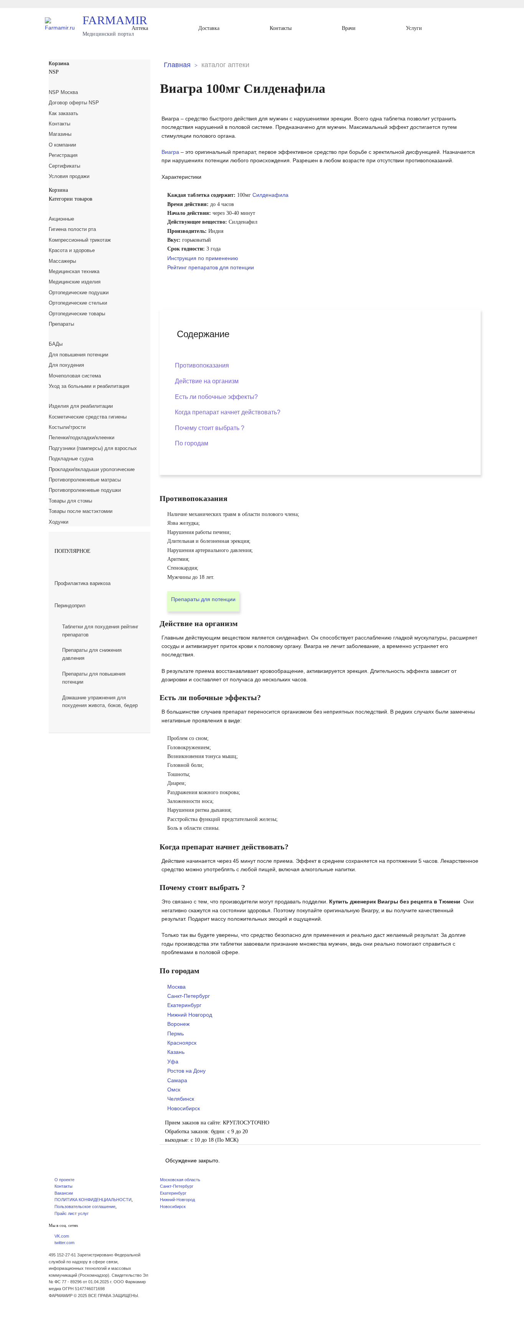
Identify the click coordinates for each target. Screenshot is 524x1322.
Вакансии (63, 1193)
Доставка (208, 28)
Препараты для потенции (203, 599)
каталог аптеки (225, 65)
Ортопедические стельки (78, 303)
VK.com (61, 1236)
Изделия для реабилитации (81, 406)
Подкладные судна (71, 459)
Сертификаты (64, 166)
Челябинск (180, 1099)
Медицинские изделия (75, 282)
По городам (191, 443)
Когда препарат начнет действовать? (227, 412)
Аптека (140, 28)
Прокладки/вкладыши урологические (92, 469)
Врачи (349, 28)
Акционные (61, 219)
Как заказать (63, 113)
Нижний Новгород (189, 1015)
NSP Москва (63, 92)
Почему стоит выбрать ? (209, 428)
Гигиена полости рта (72, 229)
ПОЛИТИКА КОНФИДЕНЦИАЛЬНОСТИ (93, 1199)
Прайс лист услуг (71, 1213)
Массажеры (62, 261)
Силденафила (270, 195)
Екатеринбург (184, 1005)
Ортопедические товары (77, 313)
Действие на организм (207, 381)
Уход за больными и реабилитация (89, 386)
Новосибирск (183, 1108)
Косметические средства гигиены (88, 417)
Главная (177, 65)
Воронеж (178, 1024)
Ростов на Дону (186, 1071)
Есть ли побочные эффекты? (216, 397)
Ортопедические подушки (79, 292)
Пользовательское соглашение (84, 1206)
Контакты (281, 28)
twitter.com (64, 1242)
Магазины (60, 134)
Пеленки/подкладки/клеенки (81, 437)
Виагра (170, 152)
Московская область (180, 1179)
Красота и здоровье (72, 250)
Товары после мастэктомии (80, 511)
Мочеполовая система (75, 376)
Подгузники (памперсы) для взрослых (93, 448)
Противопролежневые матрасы (85, 480)
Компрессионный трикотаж (80, 240)
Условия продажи (69, 176)
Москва (176, 987)
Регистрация (63, 155)
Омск (173, 1089)
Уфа (172, 1061)
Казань (176, 1052)
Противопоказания (202, 365)
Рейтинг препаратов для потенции (210, 267)
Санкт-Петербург (188, 996)
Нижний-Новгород (177, 1199)
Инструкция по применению (202, 258)
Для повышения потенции (78, 355)
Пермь (175, 1033)
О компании (62, 145)
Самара (177, 1080)
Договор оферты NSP (74, 102)
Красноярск (181, 1043)
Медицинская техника (74, 271)
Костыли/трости (67, 427)
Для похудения (66, 365)
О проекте (64, 1179)
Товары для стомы (70, 501)
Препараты (61, 324)
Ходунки (58, 522)
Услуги (414, 28)
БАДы (56, 344)
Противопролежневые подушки (85, 490)
